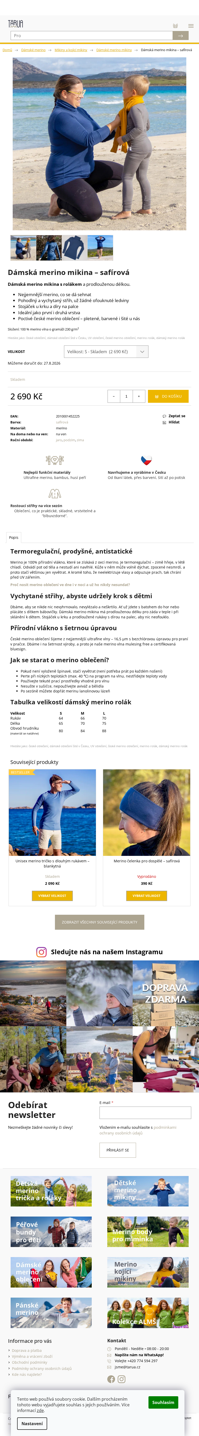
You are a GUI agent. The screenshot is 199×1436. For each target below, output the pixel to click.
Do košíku (168, 396)
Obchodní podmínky (27, 1362)
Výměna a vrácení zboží (30, 1356)
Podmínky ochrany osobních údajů (40, 1369)
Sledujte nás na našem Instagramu (105, 954)
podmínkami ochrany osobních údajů (136, 1130)
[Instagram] (120, 1380)
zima (79, 440)
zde (40, 1410)
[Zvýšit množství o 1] (135, 396)
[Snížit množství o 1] (110, 396)
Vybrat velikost (51, 899)
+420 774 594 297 (141, 1361)
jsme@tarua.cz (126, 1367)
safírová (61, 422)
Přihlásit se (116, 1150)
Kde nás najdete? (25, 1374)
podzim (68, 440)
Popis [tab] (13, 537)
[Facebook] (110, 1380)
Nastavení (32, 1423)
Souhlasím (163, 1402)
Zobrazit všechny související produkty (97, 924)
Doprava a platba (25, 1350)
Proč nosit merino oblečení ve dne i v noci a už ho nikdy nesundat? (70, 584)
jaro (58, 440)
